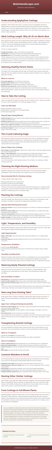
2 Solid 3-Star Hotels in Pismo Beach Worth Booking (38, 435)
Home (6, 12)
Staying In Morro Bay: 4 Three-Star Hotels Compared (13, 435)
